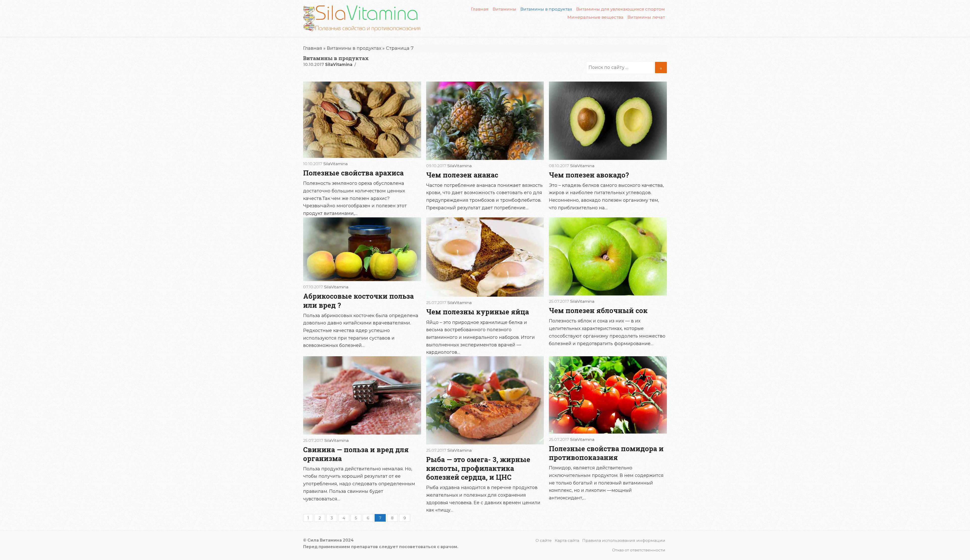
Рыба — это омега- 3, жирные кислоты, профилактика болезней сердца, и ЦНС (478, 468)
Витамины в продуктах (354, 48)
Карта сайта (567, 540)
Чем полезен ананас (462, 174)
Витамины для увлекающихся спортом (620, 9)
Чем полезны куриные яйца (477, 311)
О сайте (544, 540)
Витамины (504, 9)
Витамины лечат (646, 17)
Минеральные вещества (595, 17)
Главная (480, 9)
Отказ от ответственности (638, 550)
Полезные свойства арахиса (353, 172)
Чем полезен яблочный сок (598, 310)
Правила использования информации (623, 540)
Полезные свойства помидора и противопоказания (606, 453)
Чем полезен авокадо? (589, 174)
